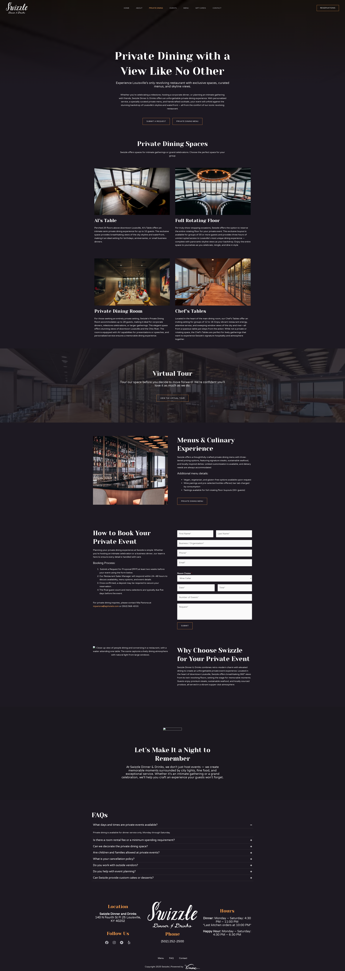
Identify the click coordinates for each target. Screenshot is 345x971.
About (139, 8)
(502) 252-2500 (172, 941)
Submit (185, 626)
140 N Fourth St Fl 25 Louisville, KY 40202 (118, 917)
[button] (328, 8)
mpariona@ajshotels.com (106, 606)
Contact (217, 8)
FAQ (171, 958)
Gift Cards (200, 8)
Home (126, 8)
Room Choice (184, 573)
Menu (186, 8)
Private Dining (156, 8)
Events (173, 8)
